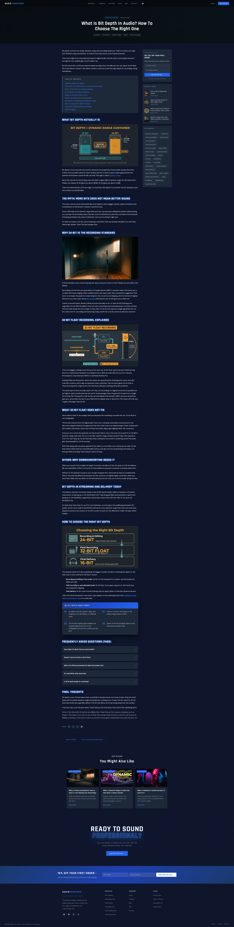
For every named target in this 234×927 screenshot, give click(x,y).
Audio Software (150, 155)
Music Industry (150, 169)
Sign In (213, 3)
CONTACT (134, 3)
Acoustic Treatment (152, 134)
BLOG (120, 3)
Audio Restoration (110, 914)
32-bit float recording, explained (77, 92)
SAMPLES (102, 3)
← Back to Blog (70, 739)
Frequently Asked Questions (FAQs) (78, 107)
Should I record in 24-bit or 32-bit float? (77, 657)
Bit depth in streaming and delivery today (80, 101)
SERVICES (91, 3)
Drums (160, 155)
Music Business (161, 166)
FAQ (126, 3)
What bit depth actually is (74, 83)
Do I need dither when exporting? (75, 674)
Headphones (157, 159)
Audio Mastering (150, 148)
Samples (131, 899)
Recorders (149, 180)
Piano (163, 177)
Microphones (149, 166)
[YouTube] (64, 914)
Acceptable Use (158, 903)
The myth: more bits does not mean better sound (83, 86)
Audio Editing (164, 137)
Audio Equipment (150, 141)
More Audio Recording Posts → (93, 739)
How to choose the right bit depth (77, 104)
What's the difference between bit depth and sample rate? (84, 665)
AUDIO (14, 3)
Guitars (148, 159)
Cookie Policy (157, 907)
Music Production (151, 173)
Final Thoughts (70, 110)
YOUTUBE (111, 3)
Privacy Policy (157, 895)
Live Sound (157, 162)
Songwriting (159, 180)
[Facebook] (69, 914)
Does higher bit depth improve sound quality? (79, 649)
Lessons (148, 162)
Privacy (213, 924)
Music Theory (164, 173)
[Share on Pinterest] (77, 726)
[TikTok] (78, 914)
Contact (131, 910)
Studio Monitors (151, 184)
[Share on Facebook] (69, 726)
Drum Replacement (111, 910)
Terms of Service (158, 899)
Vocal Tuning (108, 903)
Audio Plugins (150, 151)
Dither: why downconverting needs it (78, 98)
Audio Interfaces (151, 144)
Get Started (224, 3)
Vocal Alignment (110, 907)
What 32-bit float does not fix (76, 95)
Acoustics (164, 134)
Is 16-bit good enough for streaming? (76, 682)
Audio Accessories (151, 137)
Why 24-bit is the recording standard (79, 89)
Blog (130, 903)
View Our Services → (117, 853)
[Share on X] (73, 726)
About (131, 895)
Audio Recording (111, 17)
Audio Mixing (162, 148)
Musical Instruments (152, 177)
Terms (220, 924)
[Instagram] (73, 914)
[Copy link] (81, 726)
